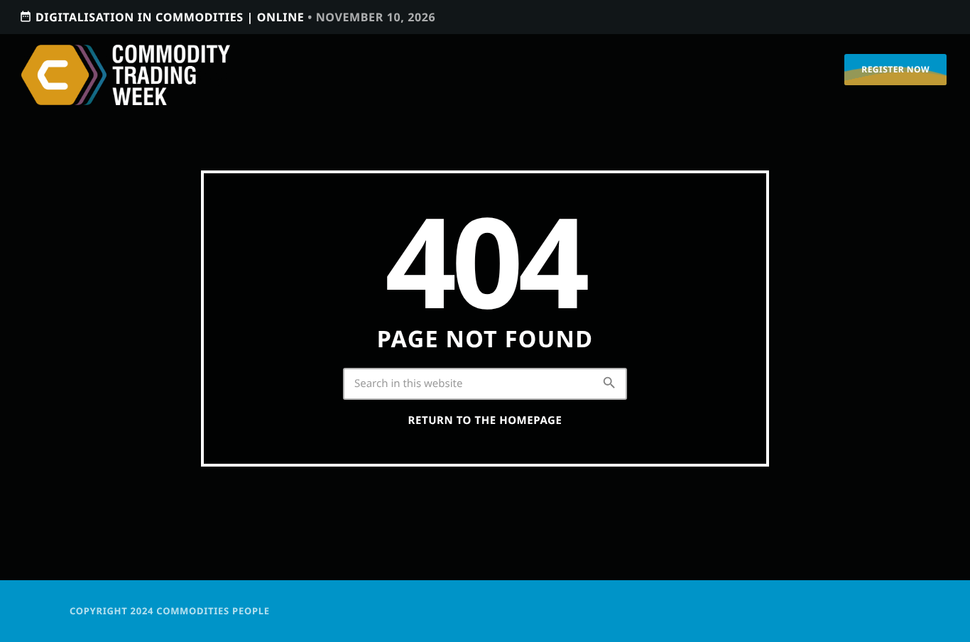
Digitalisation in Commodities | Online (227, 17)
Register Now (895, 69)
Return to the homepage (485, 420)
